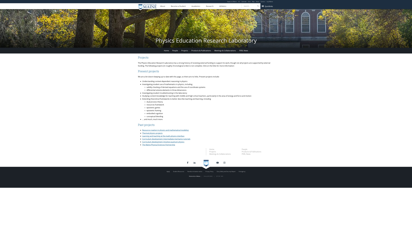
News (257, 1)
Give (249, 1)
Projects (184, 50)
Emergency (242, 171)
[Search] (258, 6)
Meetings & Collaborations (225, 50)
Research (210, 6)
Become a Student (178, 6)
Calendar (244, 1)
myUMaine (270, 1)
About (162, 6)
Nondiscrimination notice (194, 171)
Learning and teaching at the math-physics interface (163, 136)
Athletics (222, 6)
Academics (196, 6)
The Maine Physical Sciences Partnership (158, 145)
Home (166, 50)
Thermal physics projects (152, 133)
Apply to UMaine (232, 1)
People (175, 50)
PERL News (243, 50)
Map (253, 1)
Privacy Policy (209, 171)
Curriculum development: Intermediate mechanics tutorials (166, 139)
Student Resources (178, 171)
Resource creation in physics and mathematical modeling (165, 130)
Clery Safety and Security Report (226, 171)
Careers (263, 1)
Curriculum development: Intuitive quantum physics (163, 142)
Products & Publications (201, 50)
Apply (168, 171)
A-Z (239, 1)
